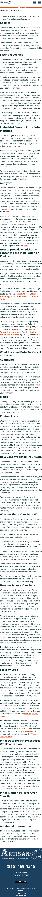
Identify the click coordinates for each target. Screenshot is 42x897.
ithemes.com (28, 731)
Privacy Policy (21, 893)
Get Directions (21, 882)
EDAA (16, 329)
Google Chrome (23, 294)
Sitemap (21, 890)
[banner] (5, 2)
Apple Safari (12, 296)
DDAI (39, 335)
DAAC (25, 335)
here (29, 19)
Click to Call (21, 7)
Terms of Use (21, 896)
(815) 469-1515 (21, 866)
